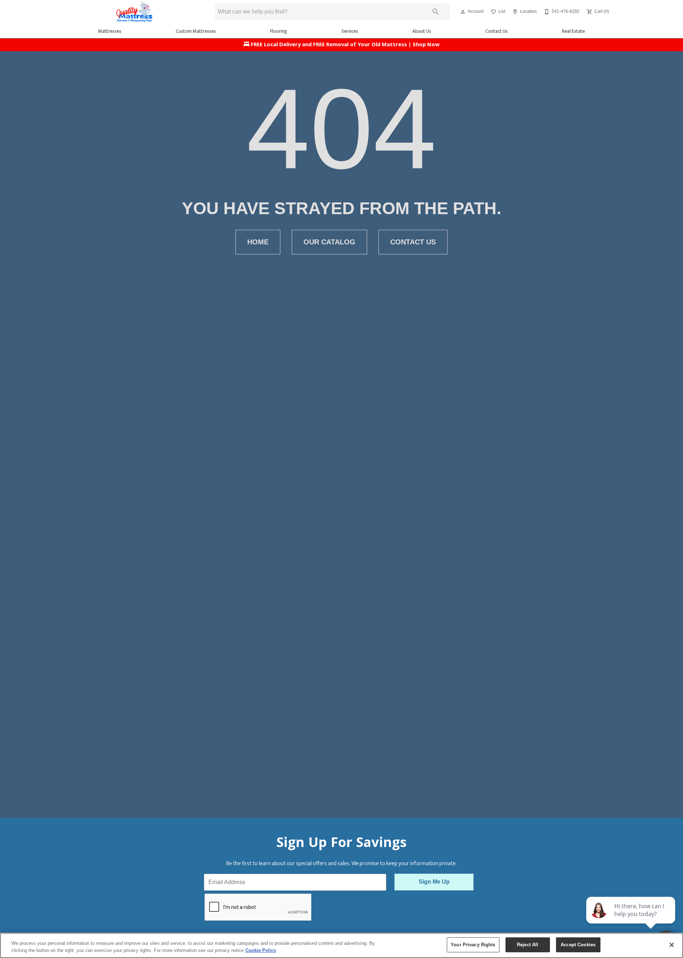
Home (258, 242)
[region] (341, 945)
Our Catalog (329, 242)
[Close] (671, 945)
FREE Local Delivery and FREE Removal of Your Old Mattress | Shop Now (344, 45)
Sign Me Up (434, 882)
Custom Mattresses (196, 31)
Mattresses (109, 31)
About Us (421, 31)
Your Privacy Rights (473, 944)
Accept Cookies (578, 944)
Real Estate (573, 31)
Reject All (527, 944)
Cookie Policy (260, 950)
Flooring (278, 31)
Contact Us (496, 31)
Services (350, 31)
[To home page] (135, 11)
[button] (463, 11)
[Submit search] (435, 11)
